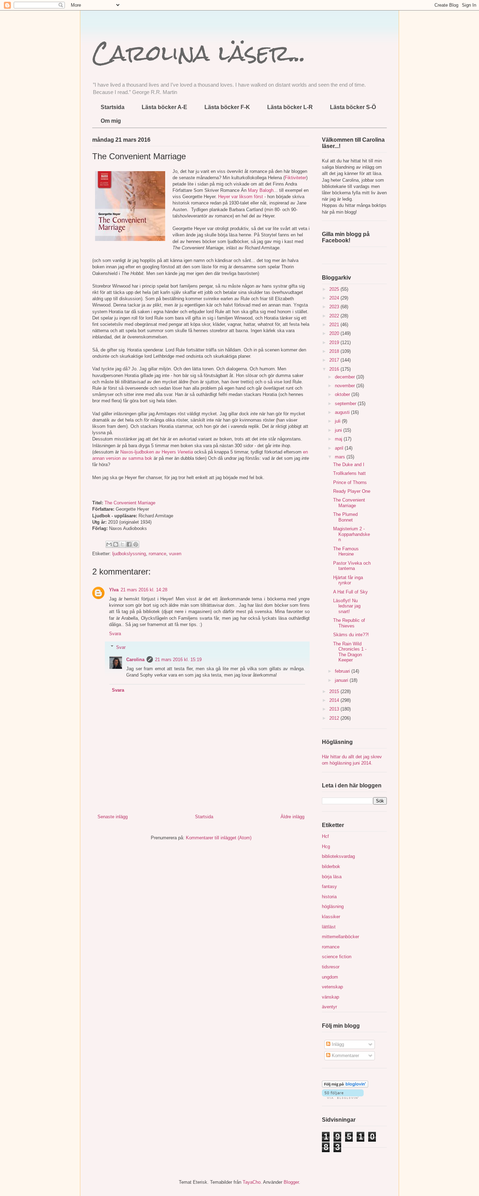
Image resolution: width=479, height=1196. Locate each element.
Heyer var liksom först (240, 196)
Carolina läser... (199, 53)
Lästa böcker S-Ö (353, 107)
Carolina (135, 659)
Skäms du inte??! (351, 634)
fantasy (329, 886)
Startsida (112, 107)
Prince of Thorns (350, 482)
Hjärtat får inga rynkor (348, 580)
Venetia (185, 452)
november (345, 385)
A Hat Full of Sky (350, 591)
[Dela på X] (122, 544)
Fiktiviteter (295, 177)
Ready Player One (351, 491)
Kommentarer (344, 1055)
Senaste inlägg (112, 816)
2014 (334, 700)
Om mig (111, 121)
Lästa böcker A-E (164, 107)
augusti (343, 412)
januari (342, 680)
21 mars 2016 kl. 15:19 (178, 659)
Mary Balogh (261, 190)
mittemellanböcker (340, 936)
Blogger (291, 1182)
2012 (334, 718)
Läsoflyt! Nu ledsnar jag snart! (346, 606)
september (346, 403)
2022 (334, 315)
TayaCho (252, 1182)
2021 (334, 324)
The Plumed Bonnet (345, 517)
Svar (121, 647)
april (340, 448)
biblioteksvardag (338, 856)
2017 (334, 360)
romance (157, 553)
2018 (334, 351)
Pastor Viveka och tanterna (352, 565)
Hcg (326, 846)
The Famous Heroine (346, 551)
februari (343, 671)
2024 (334, 298)
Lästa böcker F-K (227, 107)
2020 (334, 333)
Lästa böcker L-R (290, 107)
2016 (334, 369)
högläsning (333, 906)
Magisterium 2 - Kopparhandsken (351, 534)
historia (329, 896)
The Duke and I (348, 464)
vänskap (330, 997)
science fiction (336, 956)
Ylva (114, 589)
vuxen (175, 553)
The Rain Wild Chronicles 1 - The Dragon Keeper (349, 652)
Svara (115, 633)
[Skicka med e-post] (109, 544)
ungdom (330, 977)
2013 (334, 709)
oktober (343, 394)
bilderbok (331, 866)
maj (339, 439)
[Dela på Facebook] (129, 544)
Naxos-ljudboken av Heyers (148, 452)
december (345, 376)
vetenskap (332, 986)
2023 (334, 306)
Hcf (325, 836)
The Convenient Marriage (129, 502)
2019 (334, 342)
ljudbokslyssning (129, 553)
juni (339, 430)
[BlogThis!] (115, 544)
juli (338, 421)
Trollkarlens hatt (349, 473)
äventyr (329, 1006)
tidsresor (330, 966)
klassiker (331, 916)
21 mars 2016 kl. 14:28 (144, 589)
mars (340, 456)
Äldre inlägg (292, 816)
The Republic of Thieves (349, 623)
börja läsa (332, 876)
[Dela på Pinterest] (135, 544)
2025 (334, 289)
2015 (334, 691)
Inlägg (337, 1044)
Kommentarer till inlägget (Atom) (218, 837)
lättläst (329, 926)
